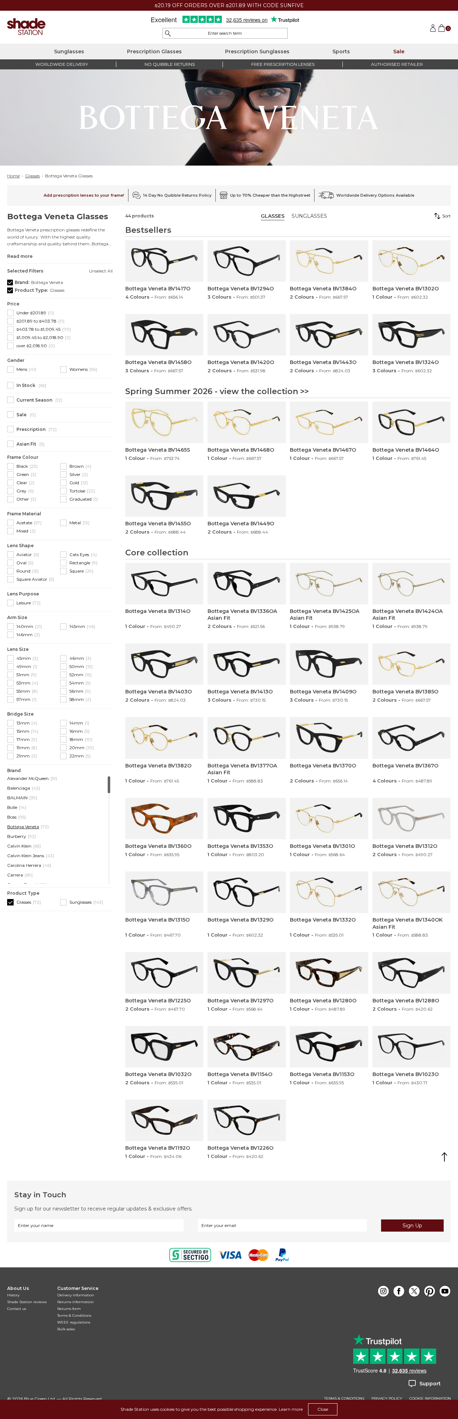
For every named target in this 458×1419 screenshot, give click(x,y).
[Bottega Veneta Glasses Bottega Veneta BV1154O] (247, 1046)
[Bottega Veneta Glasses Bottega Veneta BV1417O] (164, 261)
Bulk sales (66, 1329)
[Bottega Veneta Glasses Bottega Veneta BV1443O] (329, 334)
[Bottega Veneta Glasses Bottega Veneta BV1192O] (164, 1120)
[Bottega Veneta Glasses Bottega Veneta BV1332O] (329, 892)
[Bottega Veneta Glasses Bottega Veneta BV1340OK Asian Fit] (411, 892)
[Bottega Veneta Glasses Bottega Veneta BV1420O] (247, 334)
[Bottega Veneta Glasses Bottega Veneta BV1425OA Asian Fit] (329, 583)
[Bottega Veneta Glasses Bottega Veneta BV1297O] (247, 972)
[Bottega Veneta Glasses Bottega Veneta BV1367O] (411, 737)
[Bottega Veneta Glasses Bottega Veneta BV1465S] (164, 422)
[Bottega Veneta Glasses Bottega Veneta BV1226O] (247, 1120)
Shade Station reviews (27, 1302)
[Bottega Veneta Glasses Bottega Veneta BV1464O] (411, 422)
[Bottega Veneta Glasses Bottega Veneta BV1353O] (247, 818)
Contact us (16, 1308)
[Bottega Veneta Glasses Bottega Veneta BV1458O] (164, 334)
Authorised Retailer (397, 64)
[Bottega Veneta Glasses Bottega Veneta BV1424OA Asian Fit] (411, 583)
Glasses (32, 176)
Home (13, 176)
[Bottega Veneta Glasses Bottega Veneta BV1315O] (164, 892)
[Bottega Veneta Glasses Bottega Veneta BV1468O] (247, 422)
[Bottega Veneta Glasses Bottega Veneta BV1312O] (411, 818)
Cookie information (430, 1398)
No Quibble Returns (170, 64)
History (13, 1295)
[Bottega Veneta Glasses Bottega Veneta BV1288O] (411, 972)
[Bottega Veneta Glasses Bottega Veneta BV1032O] (164, 1046)
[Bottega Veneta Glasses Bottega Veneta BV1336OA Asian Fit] (247, 583)
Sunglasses (69, 51)
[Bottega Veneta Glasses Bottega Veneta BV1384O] (329, 261)
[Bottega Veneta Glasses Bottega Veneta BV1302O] (411, 261)
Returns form (69, 1308)
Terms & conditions (344, 1398)
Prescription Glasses (154, 51)
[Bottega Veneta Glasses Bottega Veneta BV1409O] (329, 664)
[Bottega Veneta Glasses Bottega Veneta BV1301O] (329, 818)
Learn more (291, 1409)
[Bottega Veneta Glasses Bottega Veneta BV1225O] (164, 972)
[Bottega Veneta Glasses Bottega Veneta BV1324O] (411, 334)
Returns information (75, 1302)
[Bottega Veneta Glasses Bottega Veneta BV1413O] (247, 664)
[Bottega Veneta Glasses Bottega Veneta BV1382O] (164, 737)
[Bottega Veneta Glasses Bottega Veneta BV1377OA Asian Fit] (247, 737)
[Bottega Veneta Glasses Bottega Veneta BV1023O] (411, 1046)
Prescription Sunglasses (257, 51)
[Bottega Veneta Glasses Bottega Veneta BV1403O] (164, 664)
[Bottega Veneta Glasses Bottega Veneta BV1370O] (329, 737)
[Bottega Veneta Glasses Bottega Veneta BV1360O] (164, 818)
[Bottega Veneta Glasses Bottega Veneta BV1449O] (247, 496)
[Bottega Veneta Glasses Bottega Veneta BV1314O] (164, 583)
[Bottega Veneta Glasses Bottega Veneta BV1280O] (329, 972)
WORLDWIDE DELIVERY (61, 64)
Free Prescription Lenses (283, 64)
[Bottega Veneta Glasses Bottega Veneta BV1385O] (411, 664)
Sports (341, 51)
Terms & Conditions (74, 1315)
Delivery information (75, 1295)
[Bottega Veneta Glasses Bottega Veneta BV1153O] (329, 1046)
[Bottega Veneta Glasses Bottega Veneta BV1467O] (329, 422)
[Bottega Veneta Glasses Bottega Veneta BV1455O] (164, 496)
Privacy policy (386, 1398)
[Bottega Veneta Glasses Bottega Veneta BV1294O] (247, 261)
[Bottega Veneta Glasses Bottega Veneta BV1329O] (247, 892)
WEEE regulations (73, 1322)
